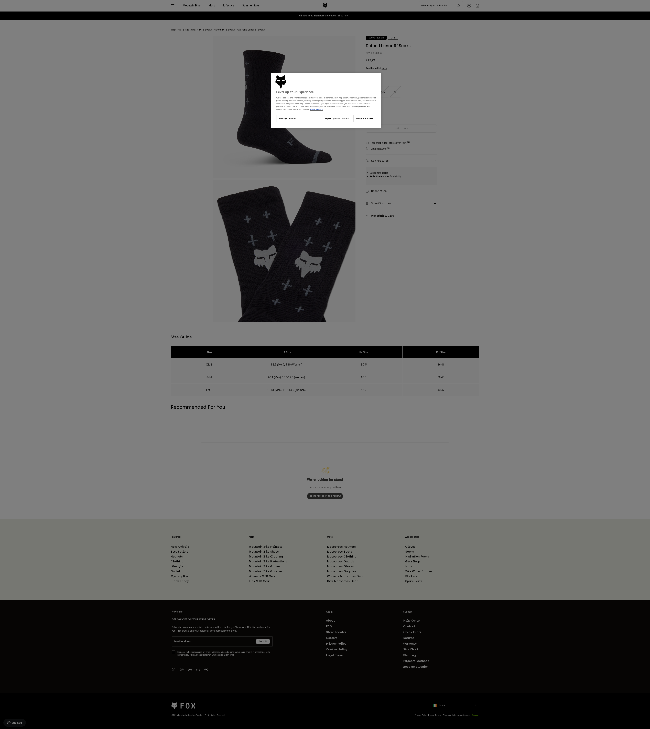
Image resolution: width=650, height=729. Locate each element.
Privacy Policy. (316, 109)
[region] (326, 100)
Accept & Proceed (365, 118)
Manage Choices (287, 118)
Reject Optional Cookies (337, 118)
